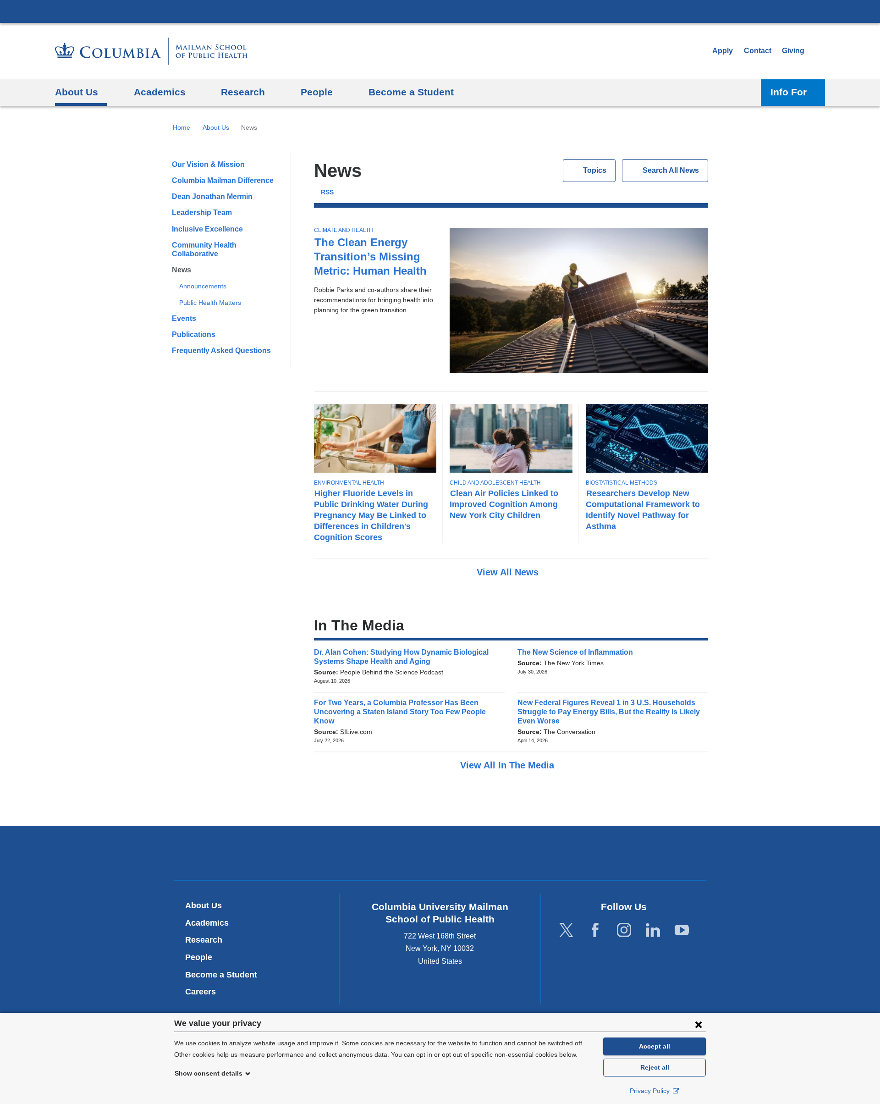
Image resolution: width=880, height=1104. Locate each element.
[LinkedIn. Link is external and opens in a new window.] (652, 930)
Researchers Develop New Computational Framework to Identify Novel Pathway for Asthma (643, 509)
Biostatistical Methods (621, 483)
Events (184, 318)
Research (203, 939)
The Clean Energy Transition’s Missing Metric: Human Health (370, 256)
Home (181, 127)
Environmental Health (349, 483)
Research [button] (243, 92)
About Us (216, 127)
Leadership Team (202, 212)
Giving (793, 51)
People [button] (317, 92)
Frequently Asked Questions (221, 350)
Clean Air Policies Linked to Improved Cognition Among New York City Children (504, 504)
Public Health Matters (210, 302)
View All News (509, 572)
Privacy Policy (650, 1090)
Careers (200, 991)
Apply (722, 51)
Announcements (202, 286)
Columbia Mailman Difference (223, 180)
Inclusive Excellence (207, 229)
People (198, 957)
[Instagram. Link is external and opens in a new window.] (624, 930)
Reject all (654, 1067)
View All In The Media (508, 765)
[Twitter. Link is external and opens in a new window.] (566, 930)
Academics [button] (160, 92)
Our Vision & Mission (208, 164)
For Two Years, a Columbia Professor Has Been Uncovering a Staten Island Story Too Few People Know (400, 712)
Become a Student (221, 974)
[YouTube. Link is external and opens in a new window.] (681, 930)
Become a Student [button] (411, 92)
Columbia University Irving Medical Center (440, 11)
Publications (193, 334)
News (181, 270)
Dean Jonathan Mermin (212, 196)
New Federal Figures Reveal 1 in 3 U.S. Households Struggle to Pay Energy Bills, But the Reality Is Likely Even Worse (608, 712)
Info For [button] (788, 92)
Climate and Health (343, 230)
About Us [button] (76, 92)
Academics (207, 922)
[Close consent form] (698, 1024)
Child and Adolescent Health (495, 483)
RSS (327, 192)
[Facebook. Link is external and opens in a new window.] (595, 930)
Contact (757, 51)
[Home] (151, 51)
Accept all (654, 1046)
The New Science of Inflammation (578, 652)
